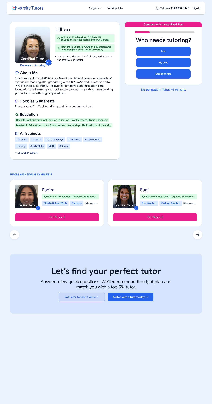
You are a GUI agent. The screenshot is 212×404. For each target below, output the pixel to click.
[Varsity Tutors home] (27, 8)
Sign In (196, 8)
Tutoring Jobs (115, 8)
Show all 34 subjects (28, 152)
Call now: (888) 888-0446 (174, 8)
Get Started (57, 217)
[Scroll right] (197, 234)
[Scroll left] (14, 234)
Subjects (94, 8)
